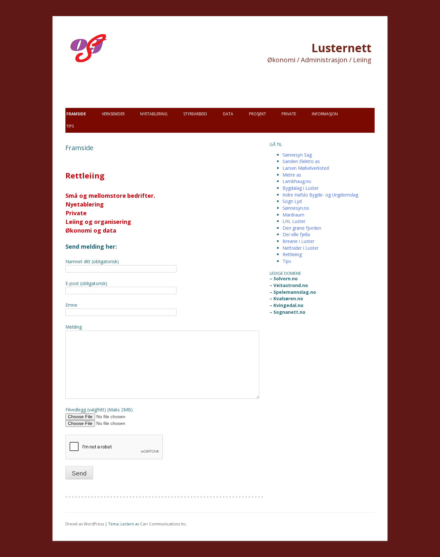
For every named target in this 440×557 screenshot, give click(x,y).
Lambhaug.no (296, 181)
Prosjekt (257, 114)
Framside (76, 114)
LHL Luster (293, 221)
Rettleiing (292, 254)
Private (289, 114)
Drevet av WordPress (84, 524)
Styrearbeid (195, 114)
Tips (70, 126)
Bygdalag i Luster (300, 188)
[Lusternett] (104, 71)
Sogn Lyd (292, 201)
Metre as (291, 175)
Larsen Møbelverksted (305, 168)
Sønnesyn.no (295, 208)
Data (228, 114)
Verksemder (113, 114)
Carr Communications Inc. (163, 524)
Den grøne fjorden (301, 228)
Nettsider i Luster (300, 248)
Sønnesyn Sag (297, 155)
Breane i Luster (298, 241)
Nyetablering (153, 114)
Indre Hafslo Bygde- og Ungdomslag (320, 195)
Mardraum (293, 215)
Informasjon (325, 114)
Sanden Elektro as (301, 161)
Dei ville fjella (296, 234)
